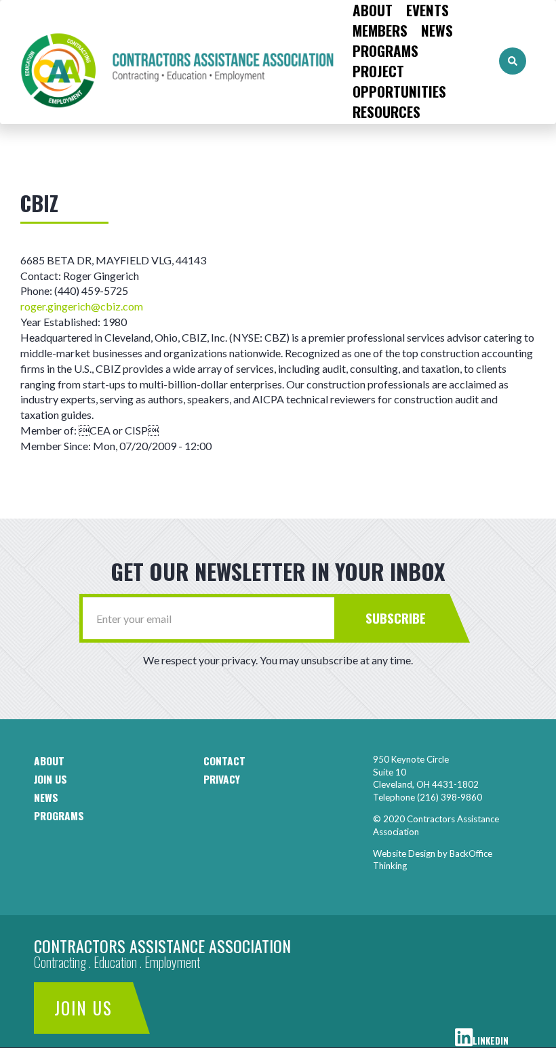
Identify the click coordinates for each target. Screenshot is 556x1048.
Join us (50, 778)
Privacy (221, 778)
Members (380, 30)
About (373, 10)
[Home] (173, 61)
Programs (385, 51)
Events (427, 10)
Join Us (83, 1007)
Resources (386, 112)
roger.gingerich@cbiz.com (81, 306)
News (437, 30)
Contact (224, 760)
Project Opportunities (399, 81)
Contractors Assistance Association (162, 945)
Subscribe (395, 618)
